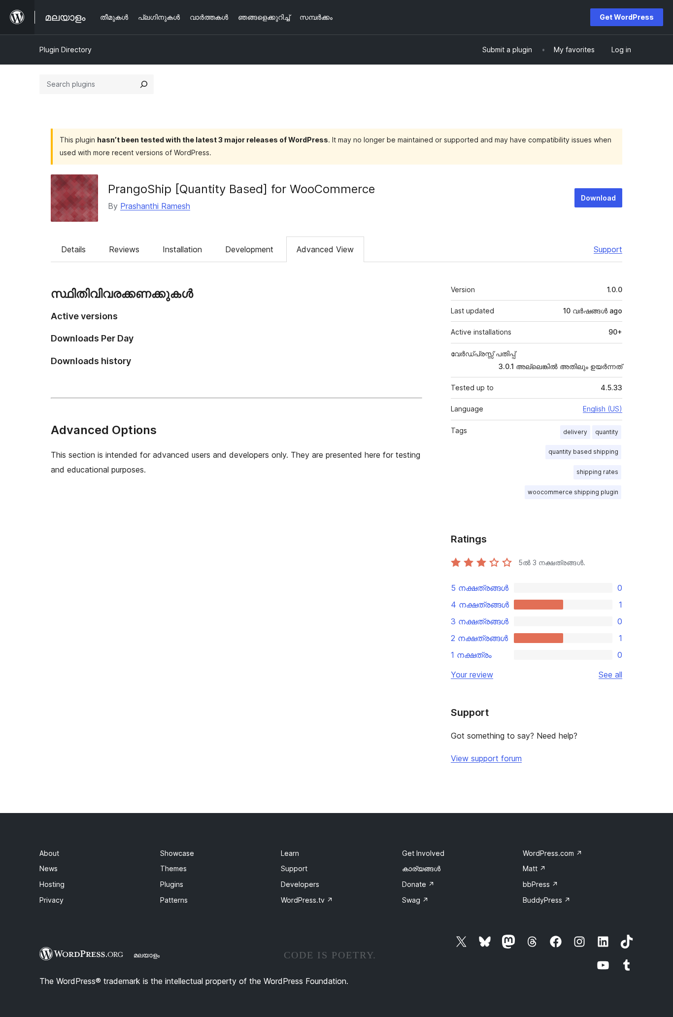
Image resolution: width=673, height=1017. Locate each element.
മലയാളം (147, 955)
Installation (182, 249)
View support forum (486, 758)
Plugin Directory (65, 49)
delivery (575, 432)
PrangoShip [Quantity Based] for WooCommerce (241, 189)
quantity (606, 432)
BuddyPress (547, 900)
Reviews (124, 249)
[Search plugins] (144, 84)
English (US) (602, 409)
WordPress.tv (307, 900)
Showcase (177, 853)
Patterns (174, 900)
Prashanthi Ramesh (155, 206)
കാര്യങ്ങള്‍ (421, 868)
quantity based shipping (583, 451)
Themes (173, 868)
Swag (415, 900)
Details (73, 249)
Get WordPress (627, 17)
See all (610, 674)
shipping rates (597, 471)
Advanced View (325, 249)
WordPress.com (552, 853)
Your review (472, 674)
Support (608, 249)
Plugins (171, 884)
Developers (300, 884)
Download (598, 198)
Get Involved (423, 853)
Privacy (51, 900)
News (48, 868)
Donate (418, 884)
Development (249, 249)
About (49, 853)
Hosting (52, 884)
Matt (534, 868)
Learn (290, 853)
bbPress (540, 884)
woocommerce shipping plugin (573, 492)
